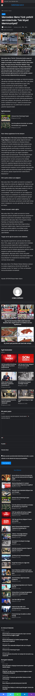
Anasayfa (5, 10)
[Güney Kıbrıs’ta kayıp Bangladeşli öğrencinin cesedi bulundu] (6, 594)
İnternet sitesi (5, 450)
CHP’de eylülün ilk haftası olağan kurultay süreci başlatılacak (8, 365)
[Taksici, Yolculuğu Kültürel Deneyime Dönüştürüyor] (6, 536)
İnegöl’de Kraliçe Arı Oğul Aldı (25, 400)
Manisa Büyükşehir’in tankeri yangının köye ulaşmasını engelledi (22, 484)
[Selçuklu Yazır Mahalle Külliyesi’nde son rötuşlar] (6, 493)
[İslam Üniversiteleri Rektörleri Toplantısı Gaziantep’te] (9, 376)
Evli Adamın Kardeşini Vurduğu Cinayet (24, 382)
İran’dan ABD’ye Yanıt (18, 599)
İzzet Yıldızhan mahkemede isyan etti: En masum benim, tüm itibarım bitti (22, 571)
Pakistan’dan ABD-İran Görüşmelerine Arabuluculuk (20, 607)
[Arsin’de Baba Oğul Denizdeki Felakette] (6, 580)
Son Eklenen (17, 470)
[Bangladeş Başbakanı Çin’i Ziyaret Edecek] (6, 587)
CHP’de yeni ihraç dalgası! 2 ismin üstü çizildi (26, 365)
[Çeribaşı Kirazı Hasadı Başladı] (6, 558)
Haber (10, 10)
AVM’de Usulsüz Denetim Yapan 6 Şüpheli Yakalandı (8, 401)
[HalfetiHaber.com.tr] (17, 5)
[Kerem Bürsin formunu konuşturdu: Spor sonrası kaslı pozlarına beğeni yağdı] (6, 478)
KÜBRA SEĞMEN (8, 27)
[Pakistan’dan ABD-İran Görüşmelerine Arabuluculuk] (6, 609)
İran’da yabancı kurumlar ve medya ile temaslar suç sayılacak (22, 505)
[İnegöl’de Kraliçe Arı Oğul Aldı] (26, 394)
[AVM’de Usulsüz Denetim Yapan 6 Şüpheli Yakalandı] (9, 394)
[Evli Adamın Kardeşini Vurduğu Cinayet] (26, 376)
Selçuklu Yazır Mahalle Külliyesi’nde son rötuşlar (16, 1)
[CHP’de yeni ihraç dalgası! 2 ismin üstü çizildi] (26, 358)
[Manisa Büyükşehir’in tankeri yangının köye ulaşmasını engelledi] (6, 485)
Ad (2, 437)
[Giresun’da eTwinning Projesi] (5, 118)
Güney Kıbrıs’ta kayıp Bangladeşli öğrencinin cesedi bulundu (22, 593)
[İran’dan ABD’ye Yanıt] (6, 602)
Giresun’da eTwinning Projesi (20, 116)
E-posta (3, 443)
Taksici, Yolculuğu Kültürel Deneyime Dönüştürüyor (19, 534)
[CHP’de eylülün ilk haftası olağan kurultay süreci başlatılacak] (9, 358)
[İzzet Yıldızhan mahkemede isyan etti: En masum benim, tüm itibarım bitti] (6, 572)
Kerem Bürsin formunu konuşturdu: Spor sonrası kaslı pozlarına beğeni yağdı (22, 477)
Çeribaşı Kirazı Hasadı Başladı (21, 555)
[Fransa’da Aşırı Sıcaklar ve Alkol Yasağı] (6, 616)
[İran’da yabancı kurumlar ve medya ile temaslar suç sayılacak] (5, 125)
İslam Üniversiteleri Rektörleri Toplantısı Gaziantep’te (7, 383)
